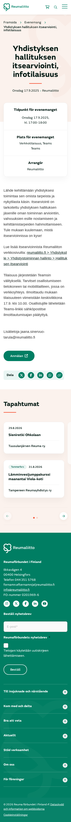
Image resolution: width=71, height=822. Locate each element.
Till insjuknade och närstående (26, 691)
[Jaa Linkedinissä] (40, 375)
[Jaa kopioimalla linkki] (59, 375)
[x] (16, 604)
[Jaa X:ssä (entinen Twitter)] (21, 375)
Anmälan (16, 356)
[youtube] (44, 604)
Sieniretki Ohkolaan (24, 435)
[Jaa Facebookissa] (31, 375)
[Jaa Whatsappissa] (50, 375)
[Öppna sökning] (55, 7)
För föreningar (14, 779)
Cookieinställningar (16, 815)
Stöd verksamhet (16, 750)
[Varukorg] (47, 7)
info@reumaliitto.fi (17, 590)
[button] (63, 516)
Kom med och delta (18, 706)
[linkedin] (35, 604)
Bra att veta (12, 721)
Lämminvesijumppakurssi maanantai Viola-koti (29, 476)
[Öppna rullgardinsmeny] (65, 692)
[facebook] (25, 604)
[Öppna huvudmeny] (64, 6)
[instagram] (7, 604)
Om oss (9, 764)
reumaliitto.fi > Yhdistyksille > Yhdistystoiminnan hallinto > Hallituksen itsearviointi (35, 258)
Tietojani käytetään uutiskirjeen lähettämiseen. (26, 653)
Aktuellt (10, 735)
